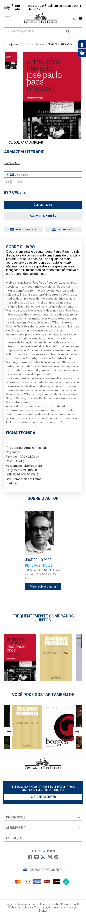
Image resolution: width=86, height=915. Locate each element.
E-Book (17, 181)
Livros (15, 44)
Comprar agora (43, 204)
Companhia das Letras (33, 44)
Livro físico (21, 174)
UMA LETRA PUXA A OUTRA (40, 573)
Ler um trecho (66, 229)
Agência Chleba (49, 904)
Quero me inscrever (43, 796)
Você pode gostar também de (43, 694)
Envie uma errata (25, 229)
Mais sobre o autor (43, 586)
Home (7, 44)
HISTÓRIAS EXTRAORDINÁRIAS (42, 570)
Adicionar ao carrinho (43, 215)
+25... (28, 577)
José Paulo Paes (12, 163)
